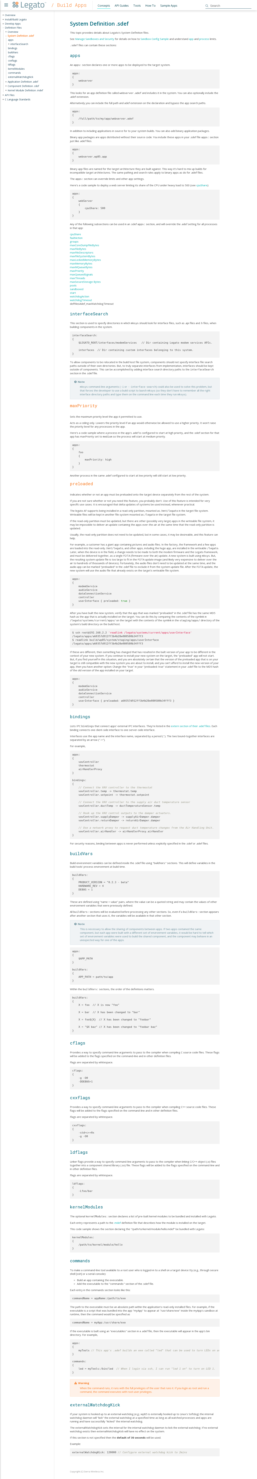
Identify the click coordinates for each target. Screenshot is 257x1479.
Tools (137, 5)
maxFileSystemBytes (82, 256)
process (204, 39)
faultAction (76, 238)
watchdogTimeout (81, 300)
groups (74, 241)
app (191, 39)
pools (73, 285)
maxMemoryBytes (81, 263)
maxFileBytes (78, 249)
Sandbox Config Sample (155, 39)
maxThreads (77, 278)
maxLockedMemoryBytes (85, 260)
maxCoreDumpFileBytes (84, 245)
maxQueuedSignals (81, 274)
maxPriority (77, 270)
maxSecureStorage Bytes (85, 281)
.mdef (117, 1222)
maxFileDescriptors (81, 252)
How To (150, 5)
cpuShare (201, 185)
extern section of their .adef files (190, 726)
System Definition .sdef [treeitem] (21, 35)
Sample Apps (168, 5)
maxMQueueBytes (81, 267)
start (73, 292)
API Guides (122, 5)
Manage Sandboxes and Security (94, 39)
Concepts (104, 5)
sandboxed (76, 289)
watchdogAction (79, 296)
